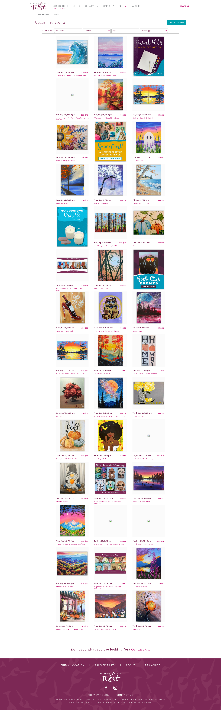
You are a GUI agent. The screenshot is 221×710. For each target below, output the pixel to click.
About (130, 665)
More (121, 6)
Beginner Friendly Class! (141, 501)
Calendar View (176, 23)
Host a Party (90, 6)
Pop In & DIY (108, 6)
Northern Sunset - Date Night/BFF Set (70, 374)
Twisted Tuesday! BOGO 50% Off (106, 629)
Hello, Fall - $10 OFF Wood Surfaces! (69, 459)
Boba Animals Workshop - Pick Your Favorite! (107, 502)
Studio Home (61, 6)
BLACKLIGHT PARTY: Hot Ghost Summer (109, 544)
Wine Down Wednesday (65, 331)
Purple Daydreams (101, 203)
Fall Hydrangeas (62, 416)
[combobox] (68, 31)
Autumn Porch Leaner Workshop (145, 374)
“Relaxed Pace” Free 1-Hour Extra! (106, 118)
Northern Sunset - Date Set (143, 118)
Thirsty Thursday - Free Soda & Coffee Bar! (71, 544)
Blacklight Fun (138, 331)
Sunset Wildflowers (140, 587)
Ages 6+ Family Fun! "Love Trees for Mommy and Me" (72, 119)
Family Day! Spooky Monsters (143, 544)
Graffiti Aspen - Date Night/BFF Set (107, 246)
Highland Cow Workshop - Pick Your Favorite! (107, 587)
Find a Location (72, 665)
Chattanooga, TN (61, 9)
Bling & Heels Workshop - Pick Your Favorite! (69, 289)
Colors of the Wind (63, 203)
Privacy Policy (98, 695)
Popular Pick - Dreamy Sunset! (105, 75)
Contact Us (125, 695)
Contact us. (140, 649)
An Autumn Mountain (102, 374)
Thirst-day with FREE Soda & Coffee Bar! (71, 75)
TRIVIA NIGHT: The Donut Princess (106, 331)
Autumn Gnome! (62, 501)
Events (76, 6)
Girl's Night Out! (100, 459)
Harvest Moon (138, 629)
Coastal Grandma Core (141, 203)
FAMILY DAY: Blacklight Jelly (143, 459)
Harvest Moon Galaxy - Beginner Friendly (109, 416)
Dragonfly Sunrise (101, 288)
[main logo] (39, 3)
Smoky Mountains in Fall (65, 587)
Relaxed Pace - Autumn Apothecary (69, 629)
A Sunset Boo (138, 161)
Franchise (135, 6)
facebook (106, 688)
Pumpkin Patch (138, 246)
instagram (115, 688)
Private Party (105, 665)
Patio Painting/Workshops (65, 161)
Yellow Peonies (138, 416)
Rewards (184, 6)
